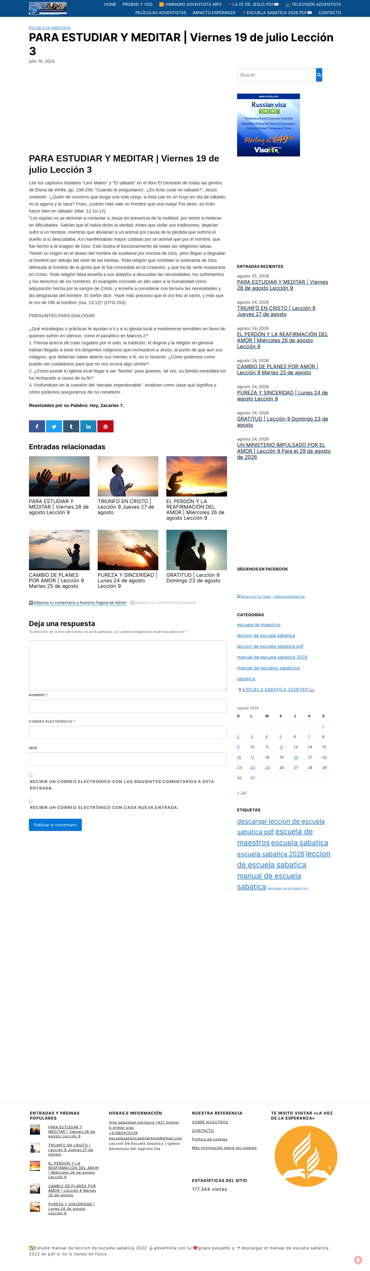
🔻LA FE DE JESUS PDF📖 (253, 4)
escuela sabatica (299, 842)
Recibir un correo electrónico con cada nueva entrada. (104, 807)
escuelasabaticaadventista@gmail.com (145, 1138)
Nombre (38, 695)
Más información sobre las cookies (224, 1147)
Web (33, 748)
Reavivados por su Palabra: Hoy (287, 888)
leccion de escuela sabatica (266, 635)
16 (239, 757)
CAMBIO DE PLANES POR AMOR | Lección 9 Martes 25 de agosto (72, 1190)
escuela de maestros (49, 28)
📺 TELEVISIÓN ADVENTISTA (313, 4)
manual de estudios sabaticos (268, 668)
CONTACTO (330, 12)
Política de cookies (210, 1139)
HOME (110, 4)
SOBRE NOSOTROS (210, 1122)
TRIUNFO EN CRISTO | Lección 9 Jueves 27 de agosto (70, 1149)
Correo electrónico (52, 721)
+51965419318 (123, 1133)
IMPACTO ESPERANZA (214, 12)
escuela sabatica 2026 (271, 854)
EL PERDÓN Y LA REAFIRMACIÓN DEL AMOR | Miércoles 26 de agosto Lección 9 (73, 1170)
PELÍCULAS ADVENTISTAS (160, 12)
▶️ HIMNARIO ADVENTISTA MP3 (190, 4)
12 (281, 747)
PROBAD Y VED (138, 4)
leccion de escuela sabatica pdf (270, 646)
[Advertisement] (128, 107)
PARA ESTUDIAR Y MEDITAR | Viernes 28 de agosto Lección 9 (71, 1131)
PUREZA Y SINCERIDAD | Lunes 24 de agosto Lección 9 (71, 1208)
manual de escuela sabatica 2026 (272, 657)
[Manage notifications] (358, 1260)
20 (296, 757)
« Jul (241, 792)
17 (252, 757)
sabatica (246, 678)
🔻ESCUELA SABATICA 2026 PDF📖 (277, 12)
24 (252, 767)
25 (267, 767)
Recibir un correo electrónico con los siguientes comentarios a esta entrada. (122, 785)
